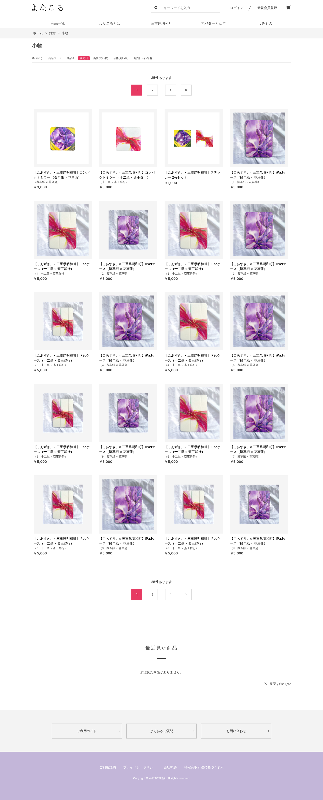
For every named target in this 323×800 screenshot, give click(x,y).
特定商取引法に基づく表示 (204, 767)
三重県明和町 (161, 23)
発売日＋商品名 (143, 58)
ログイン (236, 8)
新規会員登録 (267, 8)
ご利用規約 (107, 767)
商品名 (71, 58)
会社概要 (170, 767)
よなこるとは (109, 23)
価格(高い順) (120, 58)
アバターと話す (213, 23)
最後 (191, 90)
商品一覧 (58, 23)
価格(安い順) (100, 58)
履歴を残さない (280, 684)
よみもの (265, 23)
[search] (156, 8)
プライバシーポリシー (139, 767)
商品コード (55, 58)
